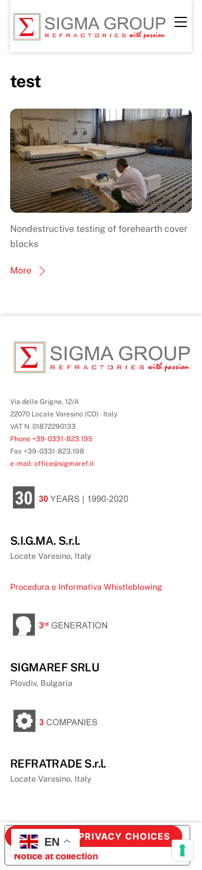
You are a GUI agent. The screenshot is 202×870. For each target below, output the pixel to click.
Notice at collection (56, 856)
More (20, 270)
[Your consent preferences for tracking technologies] (182, 850)
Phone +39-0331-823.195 (51, 438)
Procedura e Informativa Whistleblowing (86, 586)
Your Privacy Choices (108, 836)
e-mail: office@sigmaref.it (52, 463)
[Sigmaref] (88, 38)
